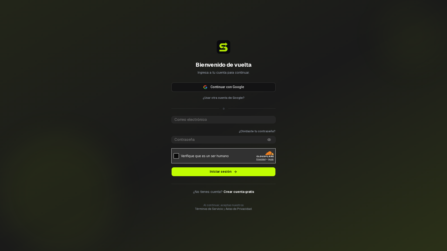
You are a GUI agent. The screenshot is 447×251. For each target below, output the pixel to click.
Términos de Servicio (209, 209)
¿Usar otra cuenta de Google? (223, 98)
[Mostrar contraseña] (269, 139)
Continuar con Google (227, 87)
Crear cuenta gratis (239, 192)
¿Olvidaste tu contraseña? (257, 131)
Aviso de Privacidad (239, 209)
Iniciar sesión (221, 171)
